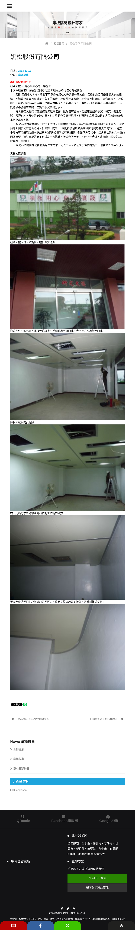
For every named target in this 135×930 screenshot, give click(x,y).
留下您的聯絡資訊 (97, 887)
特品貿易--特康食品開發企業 (33, 719)
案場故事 (59, 43)
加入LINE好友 (97, 878)
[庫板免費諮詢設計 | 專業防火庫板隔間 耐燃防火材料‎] (67, 24)
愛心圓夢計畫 (21, 768)
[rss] (74, 908)
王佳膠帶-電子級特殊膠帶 (103, 719)
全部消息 (18, 749)
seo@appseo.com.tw (91, 853)
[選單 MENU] (9, 6)
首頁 (46, 43)
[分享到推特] (68, 908)
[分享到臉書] (62, 908)
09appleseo (20, 789)
